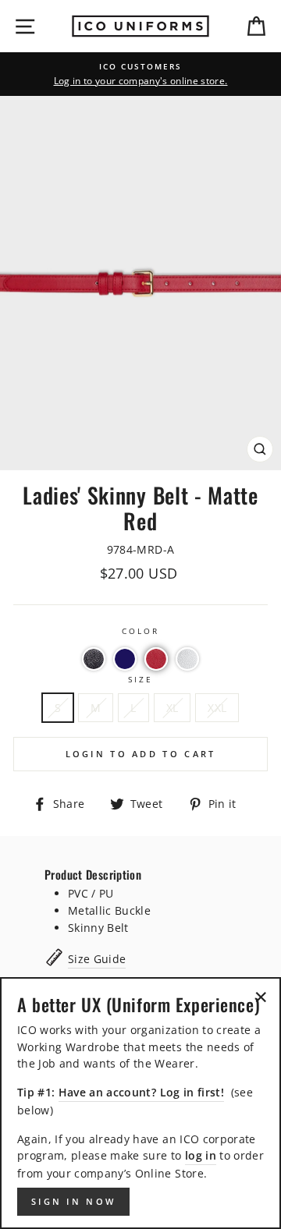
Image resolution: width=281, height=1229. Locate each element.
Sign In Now (73, 1201)
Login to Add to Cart (141, 754)
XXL (217, 707)
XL (172, 707)
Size (140, 679)
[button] (93, 659)
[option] (140, 74)
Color (140, 630)
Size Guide (97, 958)
